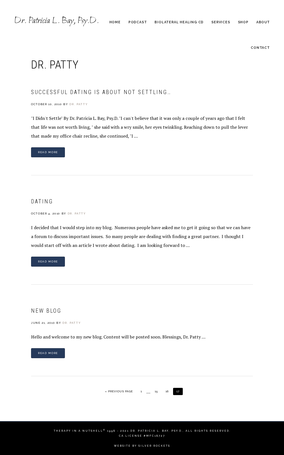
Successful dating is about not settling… (101, 92)
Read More (48, 152)
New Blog (46, 310)
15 (158, 391)
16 (169, 391)
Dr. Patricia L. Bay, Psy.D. (56, 21)
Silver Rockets (154, 445)
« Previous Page (119, 391)
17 (179, 391)
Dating (42, 201)
